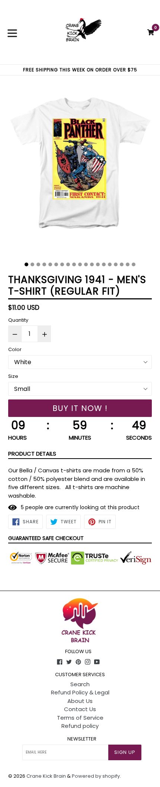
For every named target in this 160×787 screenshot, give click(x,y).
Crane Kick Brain (46, 776)
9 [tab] (74, 264)
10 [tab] (80, 264)
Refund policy (80, 726)
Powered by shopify (96, 776)
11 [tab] (86, 264)
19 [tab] (133, 264)
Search (80, 684)
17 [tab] (122, 264)
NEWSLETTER (81, 739)
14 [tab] (104, 264)
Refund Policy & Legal (80, 692)
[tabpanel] (80, 171)
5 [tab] (50, 264)
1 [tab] (26, 264)
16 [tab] (116, 264)
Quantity (18, 320)
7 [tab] (62, 264)
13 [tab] (98, 264)
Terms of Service (80, 718)
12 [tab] (92, 264)
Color (15, 349)
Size (13, 376)
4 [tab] (44, 264)
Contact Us (80, 709)
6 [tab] (56, 264)
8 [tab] (68, 264)
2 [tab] (32, 264)
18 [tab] (127, 264)
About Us (80, 701)
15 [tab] (110, 264)
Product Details (32, 453)
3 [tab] (38, 264)
